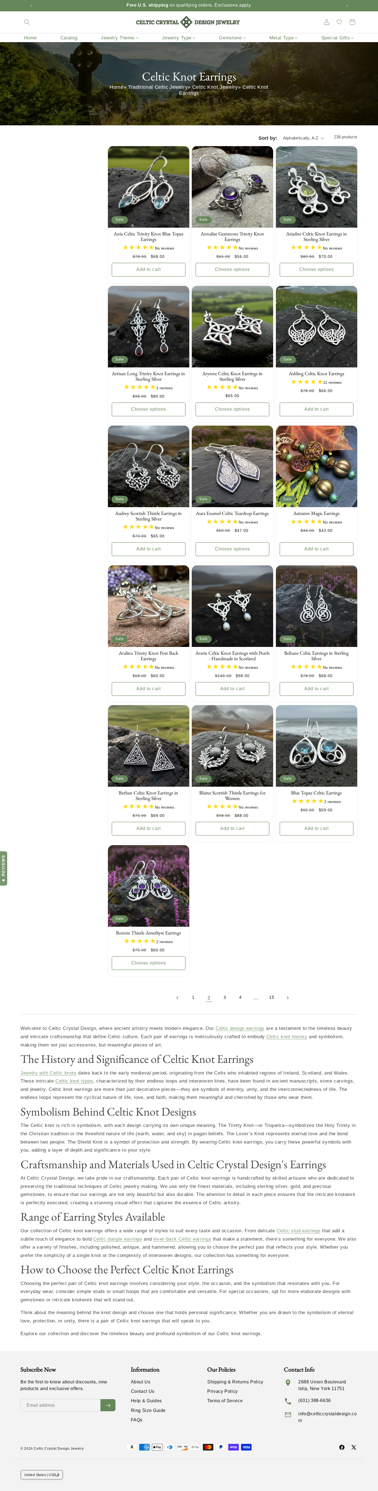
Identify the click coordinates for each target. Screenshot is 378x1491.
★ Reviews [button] (3, 868)
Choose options (232, 269)
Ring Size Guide (148, 1410)
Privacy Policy (222, 1391)
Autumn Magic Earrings (316, 513)
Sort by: (267, 138)
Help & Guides (146, 1400)
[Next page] (287, 997)
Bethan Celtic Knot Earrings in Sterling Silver (148, 795)
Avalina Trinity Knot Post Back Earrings (148, 656)
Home (117, 87)
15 (271, 997)
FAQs (137, 1420)
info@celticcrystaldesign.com (327, 1417)
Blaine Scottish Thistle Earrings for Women (232, 795)
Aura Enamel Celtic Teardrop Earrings (232, 513)
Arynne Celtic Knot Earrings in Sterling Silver (232, 376)
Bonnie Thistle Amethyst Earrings (148, 933)
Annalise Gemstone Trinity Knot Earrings (232, 236)
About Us (141, 1382)
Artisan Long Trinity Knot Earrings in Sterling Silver (148, 376)
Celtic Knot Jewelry (215, 87)
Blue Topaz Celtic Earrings (316, 793)
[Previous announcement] (31, 5)
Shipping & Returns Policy (235, 1382)
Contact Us (142, 1391)
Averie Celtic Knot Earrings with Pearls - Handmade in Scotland (232, 656)
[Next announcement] (347, 5)
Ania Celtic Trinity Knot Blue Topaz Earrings (148, 236)
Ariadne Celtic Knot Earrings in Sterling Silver (316, 236)
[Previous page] (177, 997)
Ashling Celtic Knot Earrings (316, 374)
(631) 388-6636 (314, 1400)
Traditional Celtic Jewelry (158, 87)
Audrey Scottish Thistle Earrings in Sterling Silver (148, 516)
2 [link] (209, 997)
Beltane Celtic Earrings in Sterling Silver (316, 656)
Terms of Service (225, 1400)
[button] (26, 22)
